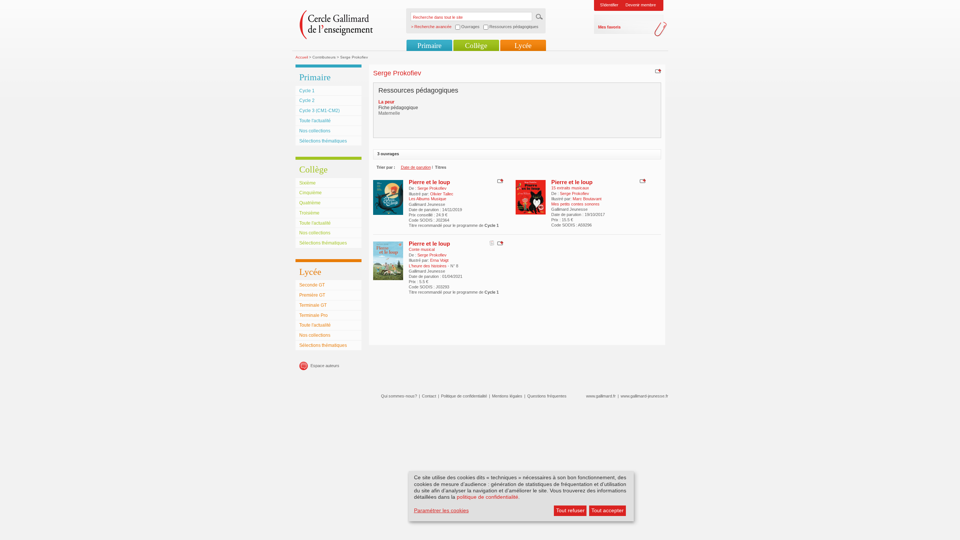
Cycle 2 (307, 100)
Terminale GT (313, 305)
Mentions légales (507, 396)
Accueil (302, 57)
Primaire (429, 46)
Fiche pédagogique (398, 107)
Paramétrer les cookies (441, 510)
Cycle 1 (307, 90)
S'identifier (609, 5)
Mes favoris (609, 27)
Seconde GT (312, 285)
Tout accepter (607, 510)
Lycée (522, 46)
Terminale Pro (313, 315)
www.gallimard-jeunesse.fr (644, 396)
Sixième (307, 183)
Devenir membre (641, 5)
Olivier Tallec (441, 194)
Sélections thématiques (323, 141)
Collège (476, 46)
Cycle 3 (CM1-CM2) (319, 110)
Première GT (312, 295)
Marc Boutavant (587, 198)
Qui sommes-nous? (399, 396)
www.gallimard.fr (601, 396)
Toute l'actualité (315, 120)
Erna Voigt (439, 260)
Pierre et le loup (429, 182)
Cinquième (310, 192)
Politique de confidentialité (464, 396)
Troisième (309, 213)
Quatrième (310, 203)
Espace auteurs (324, 365)
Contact (429, 396)
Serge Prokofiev (432, 188)
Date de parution (416, 167)
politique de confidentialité (487, 497)
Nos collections (314, 131)
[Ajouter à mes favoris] (657, 71)
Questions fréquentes (547, 396)
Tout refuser (570, 510)
